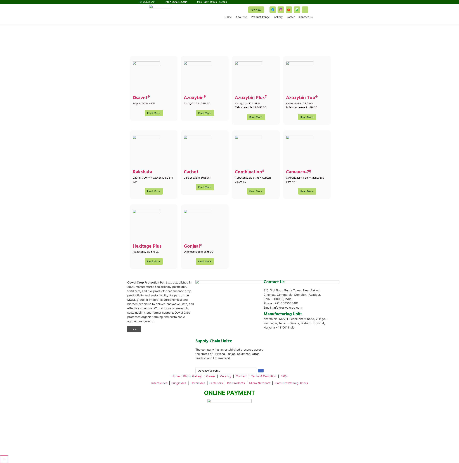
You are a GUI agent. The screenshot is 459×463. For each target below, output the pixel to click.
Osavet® (141, 98)
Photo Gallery (192, 376)
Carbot (191, 172)
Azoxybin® (195, 98)
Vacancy (225, 376)
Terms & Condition (263, 376)
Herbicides (198, 383)
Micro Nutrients (259, 383)
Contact (241, 376)
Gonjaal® (193, 246)
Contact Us (306, 17)
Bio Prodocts (236, 383)
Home (228, 17)
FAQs (284, 376)
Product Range (260, 17)
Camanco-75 (298, 172)
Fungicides (179, 383)
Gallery (278, 17)
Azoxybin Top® (302, 98)
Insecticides (159, 383)
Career (291, 17)
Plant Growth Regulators (291, 383)
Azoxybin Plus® (251, 98)
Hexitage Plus (147, 246)
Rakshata (142, 172)
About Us (241, 17)
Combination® (249, 172)
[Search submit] (261, 370)
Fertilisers (216, 383)
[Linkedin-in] (305, 9)
